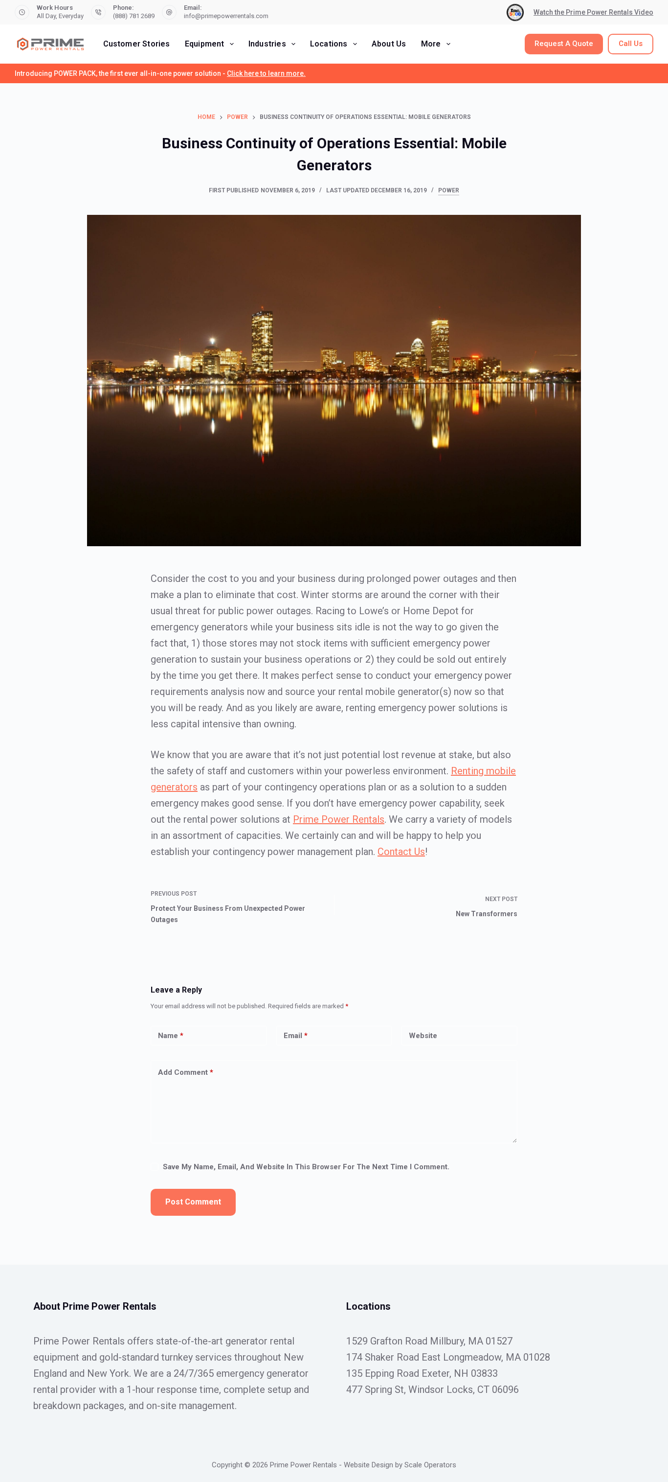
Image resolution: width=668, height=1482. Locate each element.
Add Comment (185, 1072)
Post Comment (193, 1201)
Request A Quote (563, 43)
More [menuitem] (431, 43)
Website (423, 1035)
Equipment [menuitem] (204, 43)
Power (448, 190)
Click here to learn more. (266, 73)
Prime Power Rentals (338, 819)
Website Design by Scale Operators (400, 1464)
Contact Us (401, 851)
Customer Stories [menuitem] (136, 43)
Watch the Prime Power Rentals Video (593, 12)
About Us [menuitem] (389, 43)
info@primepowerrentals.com (226, 16)
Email (296, 1035)
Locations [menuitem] (329, 43)
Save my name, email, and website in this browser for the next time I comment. (306, 1166)
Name (170, 1035)
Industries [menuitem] (267, 43)
